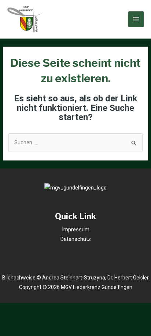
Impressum (75, 229)
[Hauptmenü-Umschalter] (136, 19)
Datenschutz (75, 239)
